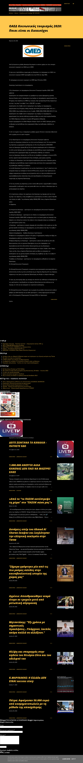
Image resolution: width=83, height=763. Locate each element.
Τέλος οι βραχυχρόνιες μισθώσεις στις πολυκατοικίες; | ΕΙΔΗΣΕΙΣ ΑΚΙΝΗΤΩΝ (23, 381)
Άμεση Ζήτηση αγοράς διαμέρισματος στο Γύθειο (15, 385)
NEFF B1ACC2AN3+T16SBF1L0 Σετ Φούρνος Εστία (17, 347)
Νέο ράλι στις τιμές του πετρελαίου (12, 358)
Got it (74, 759)
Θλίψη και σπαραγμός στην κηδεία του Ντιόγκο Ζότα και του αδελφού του (30, 655)
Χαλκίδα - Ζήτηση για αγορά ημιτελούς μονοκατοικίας (17, 386)
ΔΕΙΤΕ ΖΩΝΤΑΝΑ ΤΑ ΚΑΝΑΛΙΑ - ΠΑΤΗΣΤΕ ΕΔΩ (28, 444)
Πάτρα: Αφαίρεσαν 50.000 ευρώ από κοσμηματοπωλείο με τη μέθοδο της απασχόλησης (29, 704)
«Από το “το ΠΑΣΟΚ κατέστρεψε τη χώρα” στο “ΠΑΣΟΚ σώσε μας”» (30, 500)
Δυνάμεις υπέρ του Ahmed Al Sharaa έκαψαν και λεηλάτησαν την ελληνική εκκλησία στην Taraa (29, 356)
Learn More (66, 759)
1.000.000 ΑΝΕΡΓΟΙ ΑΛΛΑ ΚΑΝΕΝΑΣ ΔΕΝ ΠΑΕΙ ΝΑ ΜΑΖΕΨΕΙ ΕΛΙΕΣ (29, 468)
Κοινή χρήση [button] (67, 46)
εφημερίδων (12, 418)
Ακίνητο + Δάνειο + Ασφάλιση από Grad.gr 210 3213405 (24, 13)
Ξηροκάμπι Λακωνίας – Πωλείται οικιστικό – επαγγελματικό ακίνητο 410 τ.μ (23, 343)
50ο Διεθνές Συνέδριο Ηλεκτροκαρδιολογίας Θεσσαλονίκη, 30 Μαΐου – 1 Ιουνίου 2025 (25, 370)
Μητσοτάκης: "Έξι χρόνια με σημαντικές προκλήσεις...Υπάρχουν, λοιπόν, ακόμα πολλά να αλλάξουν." (30, 627)
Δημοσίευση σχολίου (21, 456)
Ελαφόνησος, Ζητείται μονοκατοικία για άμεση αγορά (16, 383)
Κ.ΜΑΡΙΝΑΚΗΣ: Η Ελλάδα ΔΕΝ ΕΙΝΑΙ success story (27, 679)
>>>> (51, 456)
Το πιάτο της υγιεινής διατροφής (11, 372)
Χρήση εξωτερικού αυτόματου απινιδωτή (13, 374)
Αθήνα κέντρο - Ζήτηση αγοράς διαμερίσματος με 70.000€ (18, 388)
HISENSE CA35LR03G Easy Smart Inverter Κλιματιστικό (19, 350)
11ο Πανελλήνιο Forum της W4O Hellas (14, 369)
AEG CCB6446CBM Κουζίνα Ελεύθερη (13, 345)
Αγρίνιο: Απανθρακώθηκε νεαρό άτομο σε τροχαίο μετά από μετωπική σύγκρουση (29, 599)
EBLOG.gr (12, 8)
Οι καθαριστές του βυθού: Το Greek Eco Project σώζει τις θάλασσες (21, 361)
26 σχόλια (18, 490)
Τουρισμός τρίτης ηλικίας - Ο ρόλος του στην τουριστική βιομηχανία (20, 363)
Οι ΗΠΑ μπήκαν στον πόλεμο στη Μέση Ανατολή (16, 359)
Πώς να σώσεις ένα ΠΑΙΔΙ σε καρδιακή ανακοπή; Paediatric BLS (20, 375)
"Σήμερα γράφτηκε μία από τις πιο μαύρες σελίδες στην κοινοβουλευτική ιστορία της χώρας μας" (28, 572)
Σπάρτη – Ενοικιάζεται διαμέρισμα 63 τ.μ (13, 348)
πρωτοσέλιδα (8, 418)
